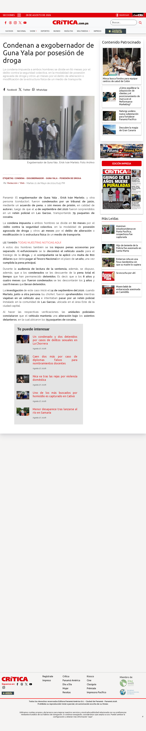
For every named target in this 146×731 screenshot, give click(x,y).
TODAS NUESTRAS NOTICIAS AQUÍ (39, 242)
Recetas (67, 692)
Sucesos (9, 31)
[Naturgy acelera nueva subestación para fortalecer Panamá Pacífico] (109, 115)
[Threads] (10, 22)
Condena (20, 178)
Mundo (56, 31)
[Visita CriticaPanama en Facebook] (17, 684)
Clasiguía (91, 684)
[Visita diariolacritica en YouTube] (30, 684)
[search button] (140, 22)
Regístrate (47, 676)
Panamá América (71, 680)
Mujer (65, 688)
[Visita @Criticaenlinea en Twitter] (22, 684)
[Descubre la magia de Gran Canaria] (109, 129)
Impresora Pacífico (96, 692)
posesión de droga (70, 178)
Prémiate (91, 688)
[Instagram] (15, 22)
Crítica (66, 676)
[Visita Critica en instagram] (3, 687)
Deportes (45, 31)
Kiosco (90, 676)
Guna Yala (51, 178)
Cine (89, 680)
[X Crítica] (20, 22)
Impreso (97, 31)
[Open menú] (19, 15)
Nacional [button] (21, 31)
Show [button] (33, 31)
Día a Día (67, 684)
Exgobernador (35, 178)
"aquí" (90, 717)
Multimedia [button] (82, 31)
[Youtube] (25, 22)
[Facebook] (5, 22)
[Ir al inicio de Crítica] (71, 22)
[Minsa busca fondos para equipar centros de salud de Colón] (122, 61)
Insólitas (68, 31)
